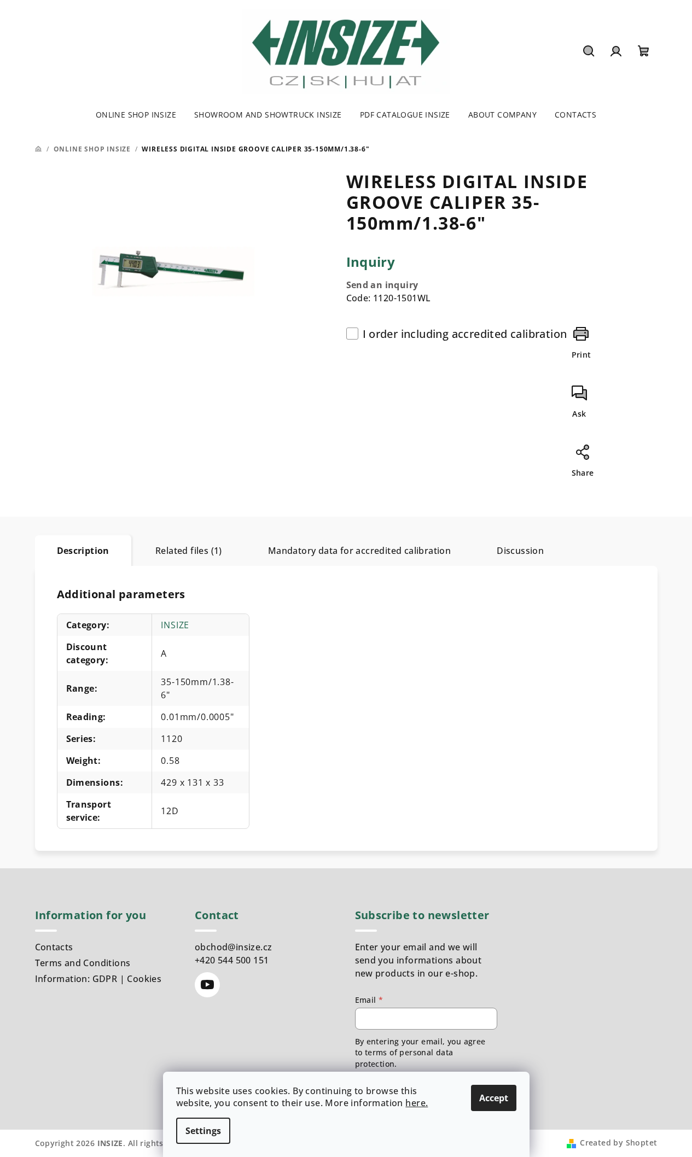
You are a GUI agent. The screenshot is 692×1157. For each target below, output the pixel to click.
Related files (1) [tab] (188, 551)
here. (416, 1103)
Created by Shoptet (618, 1142)
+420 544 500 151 (232, 960)
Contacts (54, 947)
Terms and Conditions (83, 963)
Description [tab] (83, 551)
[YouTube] (207, 984)
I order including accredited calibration (465, 334)
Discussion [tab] (520, 551)
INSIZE (175, 625)
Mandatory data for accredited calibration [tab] (359, 551)
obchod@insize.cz (233, 947)
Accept (493, 1098)
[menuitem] (136, 114)
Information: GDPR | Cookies (98, 979)
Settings (203, 1131)
